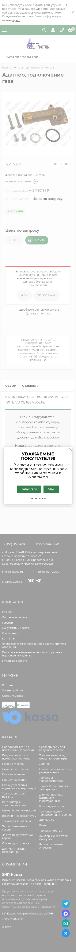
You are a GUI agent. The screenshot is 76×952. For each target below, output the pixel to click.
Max (51, 489)
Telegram (29, 489)
